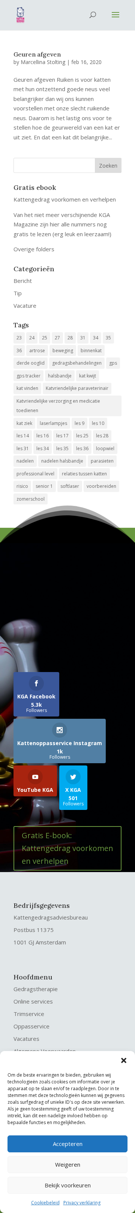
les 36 (82, 448)
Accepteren (67, 1143)
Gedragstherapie (36, 989)
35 (108, 338)
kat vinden (27, 388)
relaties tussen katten (84, 474)
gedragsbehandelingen (77, 363)
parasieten (102, 461)
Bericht (23, 280)
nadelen (25, 461)
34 (95, 338)
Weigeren (67, 1164)
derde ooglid (30, 363)
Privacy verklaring (81, 1202)
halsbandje (60, 376)
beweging (62, 350)
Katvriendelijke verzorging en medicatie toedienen (58, 406)
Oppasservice (32, 1026)
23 (19, 338)
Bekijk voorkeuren (68, 1185)
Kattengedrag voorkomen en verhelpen (65, 199)
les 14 (22, 435)
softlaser (69, 486)
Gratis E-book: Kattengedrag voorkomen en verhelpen (67, 848)
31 (83, 338)
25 (44, 338)
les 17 (62, 435)
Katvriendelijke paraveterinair (77, 388)
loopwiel (105, 448)
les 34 (42, 448)
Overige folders (34, 249)
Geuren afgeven (37, 54)
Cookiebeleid (45, 1202)
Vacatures (26, 1038)
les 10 (98, 423)
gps (113, 363)
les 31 (22, 448)
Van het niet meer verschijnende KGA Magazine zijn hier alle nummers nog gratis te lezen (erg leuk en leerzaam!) (62, 224)
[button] (124, 1060)
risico (22, 486)
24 (31, 338)
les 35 (62, 448)
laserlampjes (53, 423)
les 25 (82, 435)
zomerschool (30, 499)
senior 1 (44, 486)
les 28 (102, 435)
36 (19, 350)
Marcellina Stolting (43, 62)
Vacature (25, 305)
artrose (37, 350)
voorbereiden (101, 486)
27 (57, 338)
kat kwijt (87, 376)
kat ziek (24, 423)
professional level (35, 474)
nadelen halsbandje (62, 461)
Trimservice (29, 1013)
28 (70, 338)
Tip (18, 293)
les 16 (42, 435)
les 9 (79, 423)
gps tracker (28, 376)
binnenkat (91, 350)
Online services (33, 1001)
